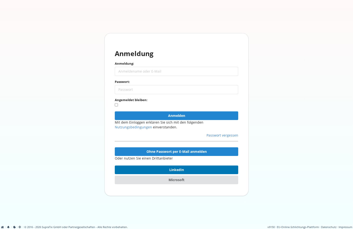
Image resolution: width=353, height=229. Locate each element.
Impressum (345, 227)
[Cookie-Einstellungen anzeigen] (14, 227)
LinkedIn (176, 169)
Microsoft (176, 179)
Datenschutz (328, 227)
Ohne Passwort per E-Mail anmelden (176, 151)
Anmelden (176, 115)
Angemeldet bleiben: (131, 100)
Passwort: (122, 82)
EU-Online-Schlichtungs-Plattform (298, 227)
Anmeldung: (124, 63)
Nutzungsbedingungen (133, 127)
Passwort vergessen (222, 135)
